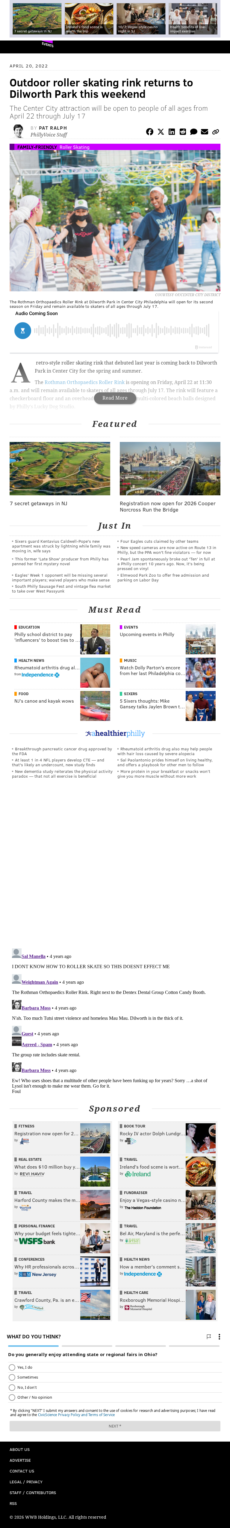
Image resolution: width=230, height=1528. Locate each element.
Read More (115, 398)
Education (29, 627)
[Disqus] (115, 866)
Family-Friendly (37, 147)
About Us (20, 1449)
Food (23, 693)
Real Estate (30, 1159)
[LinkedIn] (172, 133)
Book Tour (134, 1126)
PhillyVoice (14, 46)
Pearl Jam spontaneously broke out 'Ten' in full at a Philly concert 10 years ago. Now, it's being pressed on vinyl (166, 563)
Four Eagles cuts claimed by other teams (159, 541)
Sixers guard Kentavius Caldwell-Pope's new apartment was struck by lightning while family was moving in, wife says (61, 546)
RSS (13, 1503)
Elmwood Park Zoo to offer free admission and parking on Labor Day (163, 577)
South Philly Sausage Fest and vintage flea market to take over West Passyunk (61, 588)
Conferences (32, 1259)
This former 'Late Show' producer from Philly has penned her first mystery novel (60, 561)
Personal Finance (37, 1226)
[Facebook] (150, 133)
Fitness (26, 1126)
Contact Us (22, 1471)
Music (130, 660)
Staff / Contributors (33, 1492)
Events (48, 44)
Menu (220, 47)
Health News (31, 660)
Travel (130, 1159)
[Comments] (194, 133)
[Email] (204, 133)
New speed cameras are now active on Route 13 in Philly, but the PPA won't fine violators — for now (166, 550)
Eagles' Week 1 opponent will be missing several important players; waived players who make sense (61, 577)
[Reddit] (182, 133)
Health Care (136, 1292)
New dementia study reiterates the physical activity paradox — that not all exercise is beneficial (62, 773)
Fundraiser (135, 1192)
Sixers (130, 693)
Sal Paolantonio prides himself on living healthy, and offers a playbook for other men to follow (165, 762)
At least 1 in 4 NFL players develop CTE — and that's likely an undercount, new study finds (58, 762)
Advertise (20, 1460)
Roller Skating (75, 147)
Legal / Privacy (26, 1481)
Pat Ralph (53, 128)
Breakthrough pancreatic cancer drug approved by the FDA (62, 751)
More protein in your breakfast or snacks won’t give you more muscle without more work (163, 773)
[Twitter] (161, 133)
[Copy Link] (215, 133)
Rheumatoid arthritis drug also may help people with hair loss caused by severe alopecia (164, 751)
